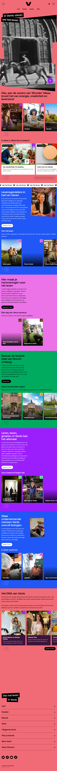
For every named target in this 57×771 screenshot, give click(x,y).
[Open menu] (3, 4)
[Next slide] (6, 134)
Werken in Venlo (7, 544)
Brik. (9, 767)
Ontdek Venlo (6, 381)
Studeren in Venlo (7, 467)
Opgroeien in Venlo (7, 307)
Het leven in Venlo (7, 225)
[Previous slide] (2, 134)
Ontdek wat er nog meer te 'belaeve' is (44, 177)
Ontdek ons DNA (50, 648)
